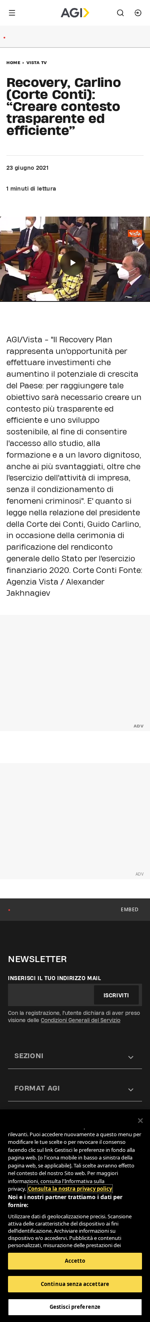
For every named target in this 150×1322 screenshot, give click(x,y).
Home (13, 62)
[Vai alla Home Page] (75, 13)
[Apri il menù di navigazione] (12, 13)
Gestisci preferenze (75, 1306)
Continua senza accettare (75, 1284)
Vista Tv (36, 62)
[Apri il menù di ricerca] (120, 13)
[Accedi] (138, 13)
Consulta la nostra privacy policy (70, 1188)
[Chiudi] (140, 1120)
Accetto (75, 1260)
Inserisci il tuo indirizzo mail (54, 978)
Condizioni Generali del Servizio (80, 1020)
